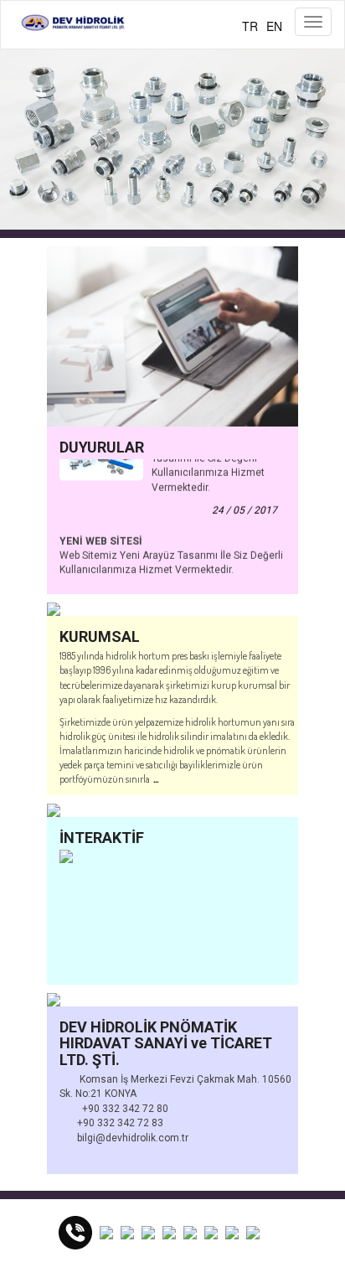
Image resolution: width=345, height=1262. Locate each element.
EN (274, 26)
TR (250, 26)
